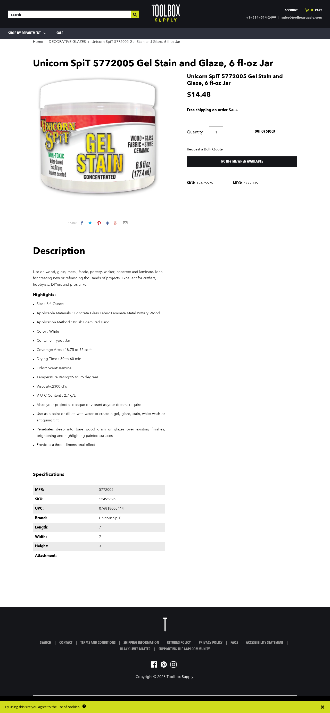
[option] (99, 137)
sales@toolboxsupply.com (302, 17)
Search (45, 643)
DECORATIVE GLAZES (67, 42)
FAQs (234, 643)
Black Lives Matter (135, 649)
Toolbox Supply (180, 677)
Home (38, 42)
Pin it (99, 223)
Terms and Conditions (98, 643)
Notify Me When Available (242, 161)
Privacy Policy (210, 643)
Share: (72, 223)
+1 (116, 223)
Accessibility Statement (264, 643)
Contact (65, 643)
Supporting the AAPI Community (184, 649)
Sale (59, 33)
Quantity (195, 132)
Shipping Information (141, 643)
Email (125, 223)
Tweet (90, 223)
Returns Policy (179, 643)
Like (82, 223)
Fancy (107, 223)
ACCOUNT (291, 10)
